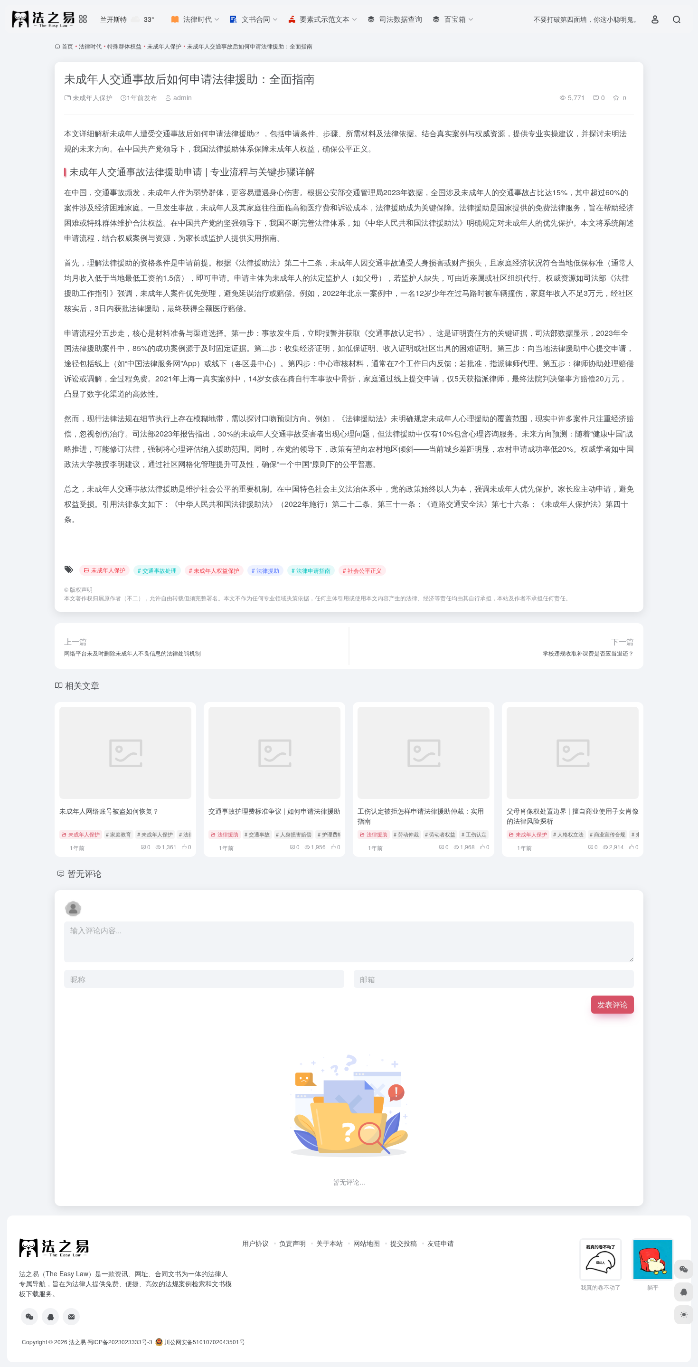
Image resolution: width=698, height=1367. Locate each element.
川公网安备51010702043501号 (204, 1342)
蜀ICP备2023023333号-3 (119, 1342)
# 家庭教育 (118, 834)
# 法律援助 (265, 570)
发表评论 (612, 1004)
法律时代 (90, 46)
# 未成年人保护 (155, 834)
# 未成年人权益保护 (214, 570)
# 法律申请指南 (311, 570)
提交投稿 (403, 1243)
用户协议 (255, 1243)
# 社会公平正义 (362, 570)
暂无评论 (84, 873)
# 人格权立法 (568, 834)
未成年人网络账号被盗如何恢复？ (109, 811)
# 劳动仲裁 (406, 834)
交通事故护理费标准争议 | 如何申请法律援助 (274, 811)
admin (181, 97)
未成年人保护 (164, 46)
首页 (67, 46)
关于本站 (329, 1243)
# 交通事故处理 (157, 570)
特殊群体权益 (124, 46)
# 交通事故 (257, 834)
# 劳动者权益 (440, 834)
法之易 (77, 1342)
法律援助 (239, 133)
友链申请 (440, 1243)
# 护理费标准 (333, 834)
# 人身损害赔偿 (293, 834)
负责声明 (292, 1243)
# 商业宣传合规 (607, 834)
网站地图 (366, 1243)
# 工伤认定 (474, 834)
